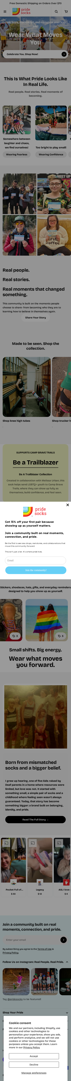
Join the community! (36, 570)
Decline (34, 1064)
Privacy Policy (31, 1047)
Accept (34, 1056)
